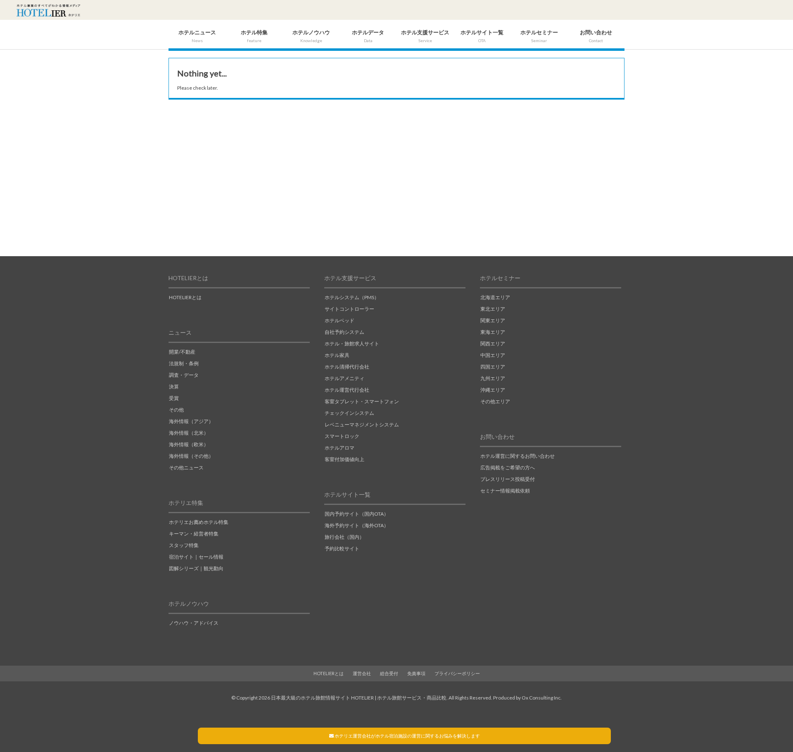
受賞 (174, 398)
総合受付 (389, 673)
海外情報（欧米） (189, 444)
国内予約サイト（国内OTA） (357, 514)
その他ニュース (186, 467)
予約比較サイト (342, 548)
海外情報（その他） (191, 456)
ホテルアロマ (339, 448)
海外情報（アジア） (191, 421)
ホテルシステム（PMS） (352, 297)
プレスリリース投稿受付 (507, 479)
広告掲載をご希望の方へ (507, 467)
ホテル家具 (337, 355)
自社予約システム (344, 332)
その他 (176, 410)
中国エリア (492, 355)
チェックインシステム (349, 413)
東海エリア (492, 332)
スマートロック (342, 436)
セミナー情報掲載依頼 (505, 491)
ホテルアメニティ (344, 378)
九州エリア (492, 378)
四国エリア (492, 367)
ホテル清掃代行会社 (347, 367)
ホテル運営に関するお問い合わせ (517, 456)
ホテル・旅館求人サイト (352, 343)
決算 (174, 386)
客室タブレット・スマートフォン (362, 401)
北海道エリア (495, 297)
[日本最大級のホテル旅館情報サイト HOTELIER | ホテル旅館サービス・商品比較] (48, 10)
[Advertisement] (396, 182)
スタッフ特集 (184, 545)
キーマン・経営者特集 (193, 534)
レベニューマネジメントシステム (362, 424)
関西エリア (492, 343)
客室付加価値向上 (344, 459)
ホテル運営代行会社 (347, 390)
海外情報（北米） (189, 433)
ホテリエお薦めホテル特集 (198, 522)
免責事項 (416, 673)
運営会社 (362, 673)
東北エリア (492, 309)
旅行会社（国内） (344, 537)
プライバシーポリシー (457, 673)
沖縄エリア (492, 390)
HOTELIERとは (185, 297)
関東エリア (492, 320)
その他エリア (495, 401)
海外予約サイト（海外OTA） (357, 525)
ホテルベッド (339, 320)
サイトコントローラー (349, 309)
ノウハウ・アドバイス (193, 623)
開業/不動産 (182, 352)
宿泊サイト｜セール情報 (196, 557)
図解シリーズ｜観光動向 (196, 568)
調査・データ (184, 375)
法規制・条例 (184, 363)
